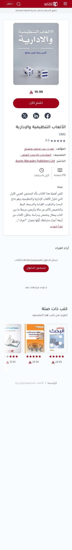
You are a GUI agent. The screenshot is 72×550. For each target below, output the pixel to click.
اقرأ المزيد (56, 227)
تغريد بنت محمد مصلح (39, 149)
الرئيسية (52, 383)
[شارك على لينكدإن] (36, 115)
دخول (10, 4)
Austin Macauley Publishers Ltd (35, 161)
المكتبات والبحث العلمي (35, 155)
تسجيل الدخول (36, 268)
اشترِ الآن (36, 103)
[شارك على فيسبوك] (47, 115)
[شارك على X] (24, 115)
